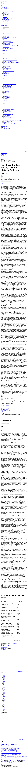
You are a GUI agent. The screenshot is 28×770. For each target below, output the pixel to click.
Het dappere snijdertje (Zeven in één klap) (12, 120)
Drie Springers (4, 647)
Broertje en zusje (6, 92)
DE (19, 601)
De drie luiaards (6, 43)
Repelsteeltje (6, 21)
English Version (4, 183)
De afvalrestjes (6, 44)
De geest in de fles (7, 87)
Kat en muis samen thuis (8, 71)
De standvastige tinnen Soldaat (9, 84)
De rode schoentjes (7, 97)
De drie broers (6, 36)
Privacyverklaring (13, 643)
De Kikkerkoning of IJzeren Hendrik (11, 62)
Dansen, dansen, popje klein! (9, 37)
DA (21, 601)
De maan (5, 38)
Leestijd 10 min (4, 158)
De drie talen (6, 63)
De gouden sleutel (7, 41)
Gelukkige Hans (6, 23)
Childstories (3, 154)
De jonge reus (6, 122)
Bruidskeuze (6, 47)
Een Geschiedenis (5, 645)
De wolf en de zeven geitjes (9, 11)
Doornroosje (6, 19)
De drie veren (6, 65)
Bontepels (5, 88)
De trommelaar (6, 110)
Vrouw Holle (6, 15)
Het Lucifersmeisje (7, 68)
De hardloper (6, 72)
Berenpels (5, 98)
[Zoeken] (1, 5)
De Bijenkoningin (7, 33)
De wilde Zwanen (7, 111)
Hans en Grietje (6, 13)
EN (17, 601)
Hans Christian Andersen (13, 158)
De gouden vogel (7, 117)
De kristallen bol (6, 69)
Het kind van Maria (7, 85)
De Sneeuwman (6, 93)
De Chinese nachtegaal (8, 114)
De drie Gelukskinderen (8, 61)
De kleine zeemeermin (8, 118)
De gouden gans (6, 66)
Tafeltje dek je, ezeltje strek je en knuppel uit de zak (14, 123)
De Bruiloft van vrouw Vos (9, 42)
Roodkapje (5, 17)
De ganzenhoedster (7, 86)
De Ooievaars (6, 91)
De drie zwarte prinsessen (8, 48)
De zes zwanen (6, 96)
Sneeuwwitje (6, 20)
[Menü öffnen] (1, 2)
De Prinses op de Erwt (8, 34)
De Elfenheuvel (6, 90)
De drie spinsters (6, 67)
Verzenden (3, 644)
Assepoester (5, 14)
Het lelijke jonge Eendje (8, 109)
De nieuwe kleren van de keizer (10, 60)
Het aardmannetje (7, 95)
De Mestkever (6, 116)
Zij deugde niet (6, 112)
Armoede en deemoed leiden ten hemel (11, 45)
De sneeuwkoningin (7, 121)
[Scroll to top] (1, 764)
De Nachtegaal (6, 115)
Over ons (12, 760)
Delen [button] (2, 156)
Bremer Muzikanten (7, 18)
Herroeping (9, 761)
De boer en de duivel (7, 39)
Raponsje (5, 12)
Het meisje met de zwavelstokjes (10, 58)
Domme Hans (6, 73)
